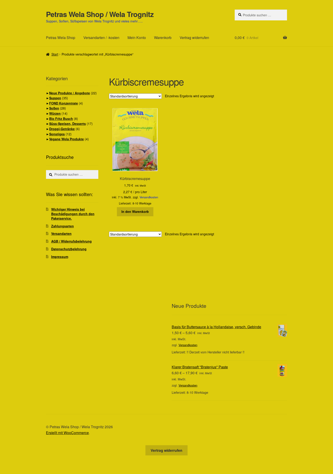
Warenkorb (162, 37)
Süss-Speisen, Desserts (67, 123)
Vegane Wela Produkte (66, 139)
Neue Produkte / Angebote (69, 93)
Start (54, 54)
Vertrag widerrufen (194, 37)
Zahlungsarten (62, 226)
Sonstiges (57, 134)
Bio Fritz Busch (61, 118)
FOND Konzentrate (63, 103)
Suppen (55, 98)
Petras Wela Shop (60, 37)
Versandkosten (149, 197)
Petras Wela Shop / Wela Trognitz (100, 14)
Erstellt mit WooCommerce (67, 432)
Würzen (55, 113)
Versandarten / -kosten (101, 37)
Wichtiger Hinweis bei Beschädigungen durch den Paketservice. (72, 214)
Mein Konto (137, 37)
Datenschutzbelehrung (69, 249)
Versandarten (61, 233)
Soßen (54, 108)
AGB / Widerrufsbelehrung (71, 241)
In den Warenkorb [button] (135, 211)
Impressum (59, 256)
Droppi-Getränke (62, 128)
